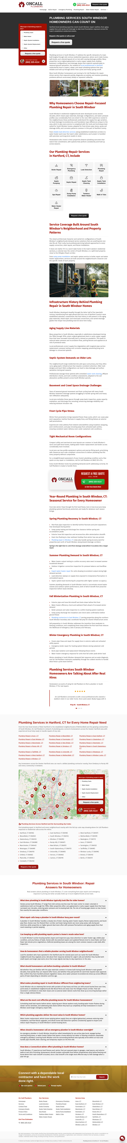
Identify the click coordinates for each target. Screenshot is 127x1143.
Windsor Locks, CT (81, 1124)
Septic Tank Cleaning (45, 1109)
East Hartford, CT (80, 1104)
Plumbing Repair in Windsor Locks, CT (92, 755)
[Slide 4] (81, 708)
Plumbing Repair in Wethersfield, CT (61, 755)
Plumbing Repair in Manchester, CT (31, 743)
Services (21, 1104)
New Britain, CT (97, 1109)
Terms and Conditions (25, 1114)
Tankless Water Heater (46, 1114)
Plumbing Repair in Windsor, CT (30, 759)
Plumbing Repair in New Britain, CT (61, 743)
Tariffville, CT (96, 1117)
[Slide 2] (78, 708)
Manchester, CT (80, 1109)
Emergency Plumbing (65, 9)
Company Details (24, 1109)
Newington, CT (80, 1111)
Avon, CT (78, 1101)
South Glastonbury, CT (99, 1114)
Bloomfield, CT (97, 1101)
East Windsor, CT (97, 1104)
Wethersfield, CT (97, 1122)
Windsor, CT (96, 1124)
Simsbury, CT (79, 1114)
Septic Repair (60, 1106)
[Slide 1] (76, 708)
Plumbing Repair (79, 9)
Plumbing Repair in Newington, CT (91, 743)
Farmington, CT (80, 1106)
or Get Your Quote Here (93, 487)
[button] (27, 803)
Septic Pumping (44, 1106)
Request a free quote (99, 4)
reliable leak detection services (64, 132)
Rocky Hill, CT (96, 1111)
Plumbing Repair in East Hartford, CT (92, 736)
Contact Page (23, 1106)
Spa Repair (42, 1111)
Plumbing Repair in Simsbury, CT (60, 746)
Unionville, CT (79, 1119)
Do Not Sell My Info (67, 1141)
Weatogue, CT (96, 1119)
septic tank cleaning (94, 374)
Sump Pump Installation (63, 1111)
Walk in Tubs (60, 1114)
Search (102, 1077)
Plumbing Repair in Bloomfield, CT (61, 736)
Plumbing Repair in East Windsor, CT (31, 739)
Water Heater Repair (92, 9)
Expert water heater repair (61, 571)
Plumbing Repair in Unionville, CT (60, 752)
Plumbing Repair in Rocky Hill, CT (30, 746)
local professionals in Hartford (92, 65)
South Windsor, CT (81, 1117)
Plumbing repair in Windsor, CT (62, 540)
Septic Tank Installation (63, 1109)
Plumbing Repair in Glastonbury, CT (91, 739)
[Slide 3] (79, 708)
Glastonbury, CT (97, 1106)
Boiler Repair (52, 9)
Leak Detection (43, 1104)
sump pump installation (61, 257)
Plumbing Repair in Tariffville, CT (30, 752)
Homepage (43, 9)
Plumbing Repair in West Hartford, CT (32, 755)
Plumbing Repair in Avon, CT (29, 736)
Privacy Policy (23, 1111)
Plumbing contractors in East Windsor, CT (66, 618)
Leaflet (106, 818)
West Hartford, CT (81, 1122)
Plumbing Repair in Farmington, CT (61, 739)
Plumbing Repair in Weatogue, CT (91, 752)
